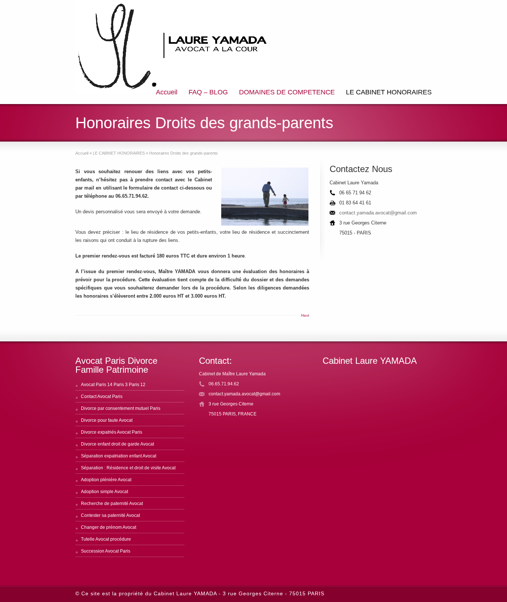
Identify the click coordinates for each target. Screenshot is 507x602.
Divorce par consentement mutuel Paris (120, 408)
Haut (305, 315)
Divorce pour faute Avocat (107, 420)
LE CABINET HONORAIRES (389, 92)
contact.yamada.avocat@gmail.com (378, 213)
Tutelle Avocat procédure (106, 539)
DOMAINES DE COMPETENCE (287, 92)
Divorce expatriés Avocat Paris (111, 432)
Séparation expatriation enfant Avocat (118, 456)
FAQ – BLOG (208, 92)
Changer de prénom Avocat (108, 527)
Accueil (166, 92)
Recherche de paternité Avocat (112, 503)
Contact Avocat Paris (101, 396)
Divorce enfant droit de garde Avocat (117, 444)
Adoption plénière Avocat (106, 479)
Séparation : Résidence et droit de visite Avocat (128, 467)
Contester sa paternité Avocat (110, 515)
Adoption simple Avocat (104, 491)
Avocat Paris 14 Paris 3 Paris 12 (113, 384)
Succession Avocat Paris (105, 551)
